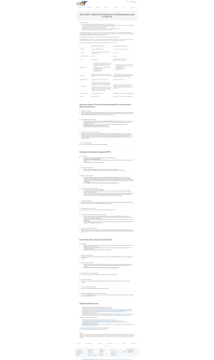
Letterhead (101, 351)
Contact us (106, 346)
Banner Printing (79, 349)
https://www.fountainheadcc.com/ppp (91, 323)
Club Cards (90, 351)
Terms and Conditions (106, 359)
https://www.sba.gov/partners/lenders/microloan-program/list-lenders (94, 328)
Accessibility (134, 343)
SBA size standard (129, 65)
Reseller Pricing (88, 343)
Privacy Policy (113, 359)
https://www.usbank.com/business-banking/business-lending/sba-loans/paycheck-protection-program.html (103, 320)
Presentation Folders (114, 351)
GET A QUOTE (99, 343)
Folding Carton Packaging (92, 355)
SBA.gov (106, 144)
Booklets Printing (79, 351)
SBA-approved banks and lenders (102, 79)
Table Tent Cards (114, 355)
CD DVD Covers (91, 350)
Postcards (113, 349)
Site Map (125, 343)
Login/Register (134, 2)
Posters (112, 350)
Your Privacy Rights (128, 359)
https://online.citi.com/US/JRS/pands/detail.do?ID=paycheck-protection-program (116, 315)
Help (117, 343)
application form (101, 170)
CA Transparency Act (120, 359)
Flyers (89, 354)
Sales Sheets (113, 354)
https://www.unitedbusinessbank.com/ (91, 325)
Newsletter (101, 354)
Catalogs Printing (79, 350)
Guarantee (109, 343)
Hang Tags (101, 350)
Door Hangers (78, 354)
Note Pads (101, 355)
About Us (79, 343)
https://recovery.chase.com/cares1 (90, 312)
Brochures (78, 355)
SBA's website (123, 79)
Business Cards (90, 349)
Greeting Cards (102, 349)
